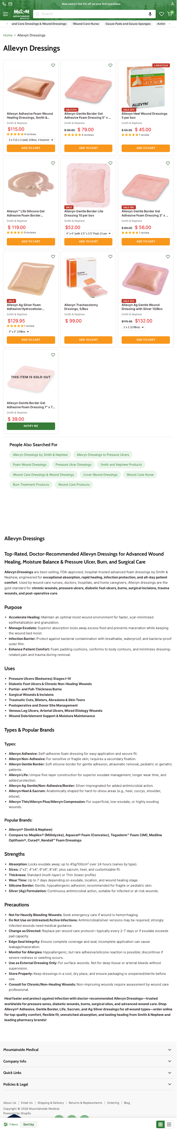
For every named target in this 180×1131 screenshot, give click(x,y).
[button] (150, 14)
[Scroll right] (169, 23)
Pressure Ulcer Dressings (73, 464)
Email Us (27, 1102)
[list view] (169, 1124)
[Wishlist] (161, 14)
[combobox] (98, 14)
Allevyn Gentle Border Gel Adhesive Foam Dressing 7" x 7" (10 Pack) (30, 407)
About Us (9, 1102)
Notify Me (31, 426)
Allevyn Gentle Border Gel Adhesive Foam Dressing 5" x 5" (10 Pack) (88, 117)
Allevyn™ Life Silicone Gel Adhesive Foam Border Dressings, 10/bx (26, 215)
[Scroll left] (7, 23)
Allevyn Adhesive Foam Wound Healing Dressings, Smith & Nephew (30, 117)
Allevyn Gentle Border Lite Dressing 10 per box (83, 213)
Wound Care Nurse (77, 23)
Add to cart (31, 148)
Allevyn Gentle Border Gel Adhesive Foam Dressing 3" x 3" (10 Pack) (145, 215)
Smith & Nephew (17, 123)
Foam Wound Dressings (29, 464)
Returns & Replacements (85, 1102)
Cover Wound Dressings (100, 474)
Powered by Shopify (17, 1113)
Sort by (28, 1124)
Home (8, 35)
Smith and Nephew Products (121, 464)
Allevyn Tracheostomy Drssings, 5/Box (81, 307)
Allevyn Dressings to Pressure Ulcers (103, 454)
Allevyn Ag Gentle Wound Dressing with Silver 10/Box (142, 307)
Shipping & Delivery (51, 1102)
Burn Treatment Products (31, 484)
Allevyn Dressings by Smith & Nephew (40, 454)
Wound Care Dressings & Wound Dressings (43, 474)
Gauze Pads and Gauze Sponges (118, 23)
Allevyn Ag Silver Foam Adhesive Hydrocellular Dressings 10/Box (24, 309)
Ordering (113, 1102)
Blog (127, 1102)
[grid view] (160, 1124)
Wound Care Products (74, 484)
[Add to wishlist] (53, 65)
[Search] (37, 14)
